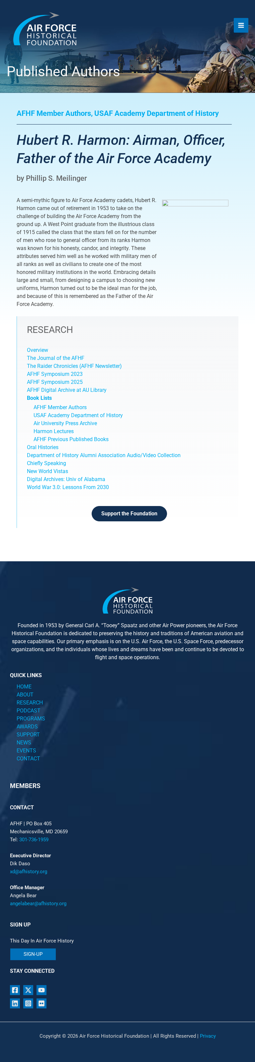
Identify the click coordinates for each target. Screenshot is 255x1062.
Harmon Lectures (54, 431)
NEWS (24, 742)
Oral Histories (42, 447)
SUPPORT (28, 734)
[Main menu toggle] (241, 25)
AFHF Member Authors (60, 407)
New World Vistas (47, 471)
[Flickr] (41, 1003)
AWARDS (27, 726)
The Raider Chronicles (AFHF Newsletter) (74, 366)
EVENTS (26, 750)
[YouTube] (41, 990)
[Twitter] (28, 990)
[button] (33, 954)
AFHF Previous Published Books (71, 439)
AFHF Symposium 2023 (55, 374)
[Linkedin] (15, 1003)
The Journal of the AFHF (56, 358)
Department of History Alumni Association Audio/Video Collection (104, 455)
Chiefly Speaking (46, 463)
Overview (37, 350)
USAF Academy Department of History (78, 415)
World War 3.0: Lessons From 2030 (68, 487)
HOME (24, 686)
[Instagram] (28, 1003)
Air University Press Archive (65, 423)
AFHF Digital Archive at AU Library (67, 390)
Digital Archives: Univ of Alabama (66, 479)
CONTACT (28, 758)
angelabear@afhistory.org (38, 904)
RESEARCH (30, 702)
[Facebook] (15, 990)
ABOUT (25, 694)
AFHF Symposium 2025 (55, 382)
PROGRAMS (31, 718)
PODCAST (29, 710)
